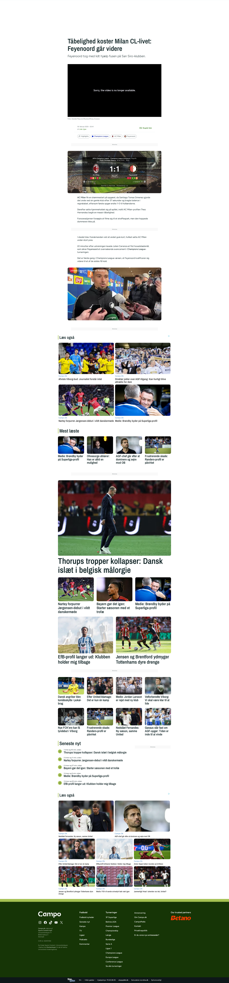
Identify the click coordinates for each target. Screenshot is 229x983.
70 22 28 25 (111, 980)
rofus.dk (145, 980)
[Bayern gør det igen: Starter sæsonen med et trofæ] (114, 589)
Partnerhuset (51, 947)
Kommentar (84, 944)
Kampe (82, 926)
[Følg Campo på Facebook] (45, 922)
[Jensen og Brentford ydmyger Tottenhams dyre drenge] (143, 635)
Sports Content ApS (45, 930)
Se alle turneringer (114, 966)
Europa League (112, 957)
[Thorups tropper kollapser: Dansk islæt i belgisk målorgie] (114, 518)
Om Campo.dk (140, 917)
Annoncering (139, 913)
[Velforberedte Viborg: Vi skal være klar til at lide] (158, 685)
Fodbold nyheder (86, 917)
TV (80, 931)
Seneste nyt (84, 922)
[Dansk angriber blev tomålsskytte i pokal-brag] (71, 685)
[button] (114, 294)
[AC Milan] (96, 171)
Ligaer (82, 935)
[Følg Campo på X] (61, 922)
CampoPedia (139, 922)
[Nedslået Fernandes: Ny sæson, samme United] (129, 716)
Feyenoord (131, 136)
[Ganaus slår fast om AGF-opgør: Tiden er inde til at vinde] (158, 716)
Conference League (114, 962)
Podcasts (83, 939)
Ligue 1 (109, 948)
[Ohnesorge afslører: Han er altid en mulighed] (100, 445)
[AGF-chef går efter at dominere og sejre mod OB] (129, 445)
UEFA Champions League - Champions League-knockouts (111, 158)
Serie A (109, 944)
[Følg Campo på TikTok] (50, 922)
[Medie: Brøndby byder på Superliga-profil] (71, 445)
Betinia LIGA (111, 922)
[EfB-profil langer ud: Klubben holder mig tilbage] (85, 635)
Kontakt (137, 926)
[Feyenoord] (133, 171)
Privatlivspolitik (140, 930)
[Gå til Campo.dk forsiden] (49, 917)
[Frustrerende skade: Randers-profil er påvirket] (158, 445)
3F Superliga (111, 917)
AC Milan (117, 136)
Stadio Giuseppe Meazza (108, 160)
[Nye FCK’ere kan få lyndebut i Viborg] (71, 716)
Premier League (112, 926)
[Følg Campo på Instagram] (40, 922)
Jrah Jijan (82, 129)
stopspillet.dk (123, 980)
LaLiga (108, 935)
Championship (112, 931)
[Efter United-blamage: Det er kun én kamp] (100, 685)
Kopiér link (147, 128)
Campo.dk (41, 928)
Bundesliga (110, 939)
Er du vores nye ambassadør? (146, 935)
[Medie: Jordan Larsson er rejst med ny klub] (129, 685)
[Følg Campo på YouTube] (56, 922)
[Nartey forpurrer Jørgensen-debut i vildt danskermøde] (76, 589)
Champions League (101, 136)
